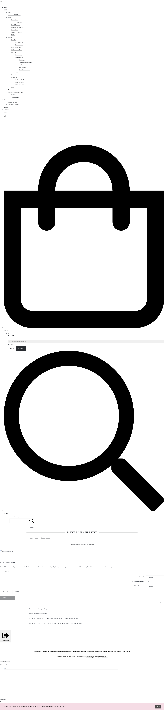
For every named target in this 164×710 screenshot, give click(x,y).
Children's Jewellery (16, 50)
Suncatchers (14, 30)
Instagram (3, 699)
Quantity (2, 592)
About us (6, 107)
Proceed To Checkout (87, 544)
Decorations (14, 20)
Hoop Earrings (19, 57)
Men (9, 89)
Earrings (13, 52)
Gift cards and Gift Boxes (14, 15)
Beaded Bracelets (19, 42)
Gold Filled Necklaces (21, 79)
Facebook (3, 702)
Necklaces (14, 77)
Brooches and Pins (16, 47)
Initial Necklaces (19, 82)
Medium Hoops (23, 64)
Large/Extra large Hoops (25, 62)
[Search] (31, 521)
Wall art (13, 35)
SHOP (5, 10)
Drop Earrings (18, 54)
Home (5, 7)
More (5, 99)
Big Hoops (21, 60)
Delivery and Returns (13, 104)
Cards (9, 12)
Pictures (13, 94)
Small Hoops (22, 67)
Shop (31, 538)
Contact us (6, 109)
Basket (12, 348)
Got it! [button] (158, 706)
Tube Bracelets (19, 44)
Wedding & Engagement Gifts (15, 92)
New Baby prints (15, 25)
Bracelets (13, 40)
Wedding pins (15, 97)
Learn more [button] (61, 706)
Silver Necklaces (19, 84)
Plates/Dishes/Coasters (17, 27)
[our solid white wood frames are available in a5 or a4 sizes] (24, 557)
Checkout (21, 348)
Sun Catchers (18, 22)
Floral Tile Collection (17, 74)
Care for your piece (12, 102)
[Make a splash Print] (3, 557)
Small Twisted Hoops (24, 69)
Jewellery (10, 37)
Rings (12, 87)
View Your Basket (75, 544)
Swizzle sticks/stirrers (16, 32)
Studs (16, 72)
